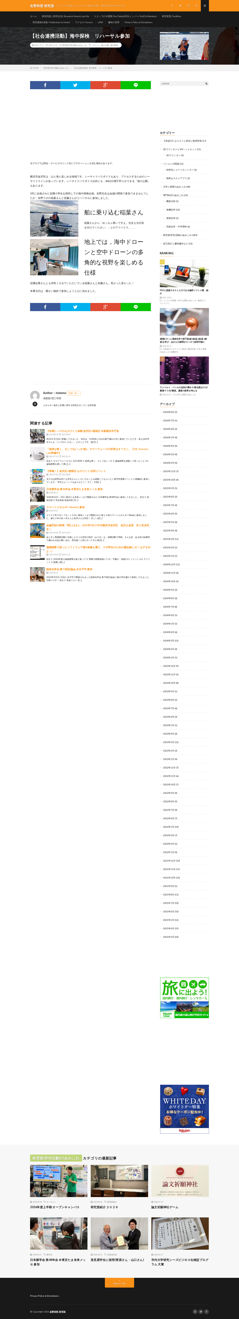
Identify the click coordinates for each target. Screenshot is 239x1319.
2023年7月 (168, 708)
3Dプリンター (173, 155)
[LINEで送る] (136, 85)
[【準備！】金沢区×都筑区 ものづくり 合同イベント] (37, 476)
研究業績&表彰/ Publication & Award (51, 22)
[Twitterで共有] (75, 85)
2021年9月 (168, 886)
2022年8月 (168, 801)
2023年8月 (168, 699)
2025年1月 (168, 555)
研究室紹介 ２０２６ (104, 1207)
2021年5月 (168, 920)
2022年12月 (169, 767)
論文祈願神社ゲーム (165, 1207)
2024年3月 (168, 640)
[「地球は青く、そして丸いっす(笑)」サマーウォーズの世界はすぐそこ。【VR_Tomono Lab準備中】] (37, 454)
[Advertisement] (90, 129)
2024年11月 (169, 572)
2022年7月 (168, 809)
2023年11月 (169, 674)
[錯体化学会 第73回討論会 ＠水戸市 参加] (37, 574)
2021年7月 (168, 903)
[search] (206, 83)
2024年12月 (169, 564)
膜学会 (49, 1255)
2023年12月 (169, 666)
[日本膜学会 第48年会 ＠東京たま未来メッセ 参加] (37, 494)
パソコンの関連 (171, 163)
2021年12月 (169, 860)
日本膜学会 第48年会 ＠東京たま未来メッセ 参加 (74, 489)
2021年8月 (168, 894)
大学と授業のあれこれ (174, 186)
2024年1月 (168, 657)
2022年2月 (168, 843)
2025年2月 (168, 547)
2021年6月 (168, 911)
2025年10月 (169, 479)
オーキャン (51, 1202)
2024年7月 (168, 606)
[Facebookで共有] (45, 85)
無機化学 (170, 209)
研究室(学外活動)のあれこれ (74, 45)
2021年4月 (168, 928)
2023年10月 (169, 682)
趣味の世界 (114, 22)
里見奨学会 (112, 1255)
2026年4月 (168, 445)
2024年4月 (168, 632)
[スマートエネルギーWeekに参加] (37, 512)
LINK (100, 22)
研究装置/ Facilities (171, 16)
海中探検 (114, 45)
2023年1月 (168, 759)
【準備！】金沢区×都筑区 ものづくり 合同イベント (76, 470)
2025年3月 (168, 539)
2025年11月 (169, 471)
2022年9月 (168, 793)
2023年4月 (168, 733)
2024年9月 (168, 589)
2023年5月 (168, 725)
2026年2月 (168, 462)
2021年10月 (169, 877)
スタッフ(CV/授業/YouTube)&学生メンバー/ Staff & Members (125, 16)
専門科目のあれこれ (173, 195)
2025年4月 (168, 530)
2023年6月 (168, 716)
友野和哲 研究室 (58, 1311)
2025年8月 (168, 496)
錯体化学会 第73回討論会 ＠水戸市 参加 (69, 569)
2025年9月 (168, 488)
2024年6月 (168, 615)
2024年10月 (169, 581)
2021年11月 (169, 869)
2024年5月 (168, 623)
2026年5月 (168, 437)
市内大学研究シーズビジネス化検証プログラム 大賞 (180, 1262)
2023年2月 (168, 750)
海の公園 (105, 45)
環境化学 (170, 218)
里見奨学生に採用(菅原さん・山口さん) (117, 1260)
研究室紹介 (112, 1202)
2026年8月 (168, 412)
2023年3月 (168, 742)
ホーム (33, 16)
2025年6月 (168, 513)
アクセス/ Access (84, 22)
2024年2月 (168, 649)
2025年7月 (168, 505)
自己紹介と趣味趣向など (175, 243)
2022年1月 (168, 852)
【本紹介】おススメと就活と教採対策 (182, 140)
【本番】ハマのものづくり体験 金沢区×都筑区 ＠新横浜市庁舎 (82, 430)
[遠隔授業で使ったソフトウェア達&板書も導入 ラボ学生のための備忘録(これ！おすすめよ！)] (37, 552)
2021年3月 (168, 936)
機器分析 (170, 201)
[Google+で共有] (105, 85)
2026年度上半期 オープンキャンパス (55, 1207)
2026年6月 (168, 429)
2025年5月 (168, 522)
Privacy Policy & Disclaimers (139, 22)
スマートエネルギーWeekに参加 (65, 507)
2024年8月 (168, 598)
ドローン (96, 45)
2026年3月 (168, 454)
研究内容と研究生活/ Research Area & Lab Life (65, 16)
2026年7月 (168, 420)
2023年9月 (168, 691)
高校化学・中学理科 (176, 226)
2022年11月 (169, 776)
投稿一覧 (72, 393)
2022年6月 (168, 818)
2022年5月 (168, 826)
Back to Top (119, 1283)
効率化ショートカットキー (180, 169)
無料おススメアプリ (176, 178)
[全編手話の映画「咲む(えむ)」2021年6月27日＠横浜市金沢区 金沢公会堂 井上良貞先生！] (37, 530)
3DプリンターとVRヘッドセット (179, 149)
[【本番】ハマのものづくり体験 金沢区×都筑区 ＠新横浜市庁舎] (37, 436)
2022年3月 (168, 835)
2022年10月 (169, 784)
